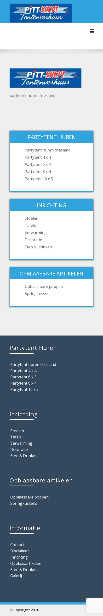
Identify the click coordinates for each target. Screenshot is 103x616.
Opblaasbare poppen (44, 286)
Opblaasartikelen (25, 563)
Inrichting (19, 557)
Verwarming (36, 232)
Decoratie (33, 239)
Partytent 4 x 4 (38, 157)
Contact (17, 544)
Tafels (30, 225)
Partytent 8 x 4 (38, 171)
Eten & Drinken (38, 247)
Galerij (16, 575)
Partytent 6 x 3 (38, 164)
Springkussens (38, 293)
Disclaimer (19, 551)
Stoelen (31, 218)
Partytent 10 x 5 (39, 178)
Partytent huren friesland (47, 150)
